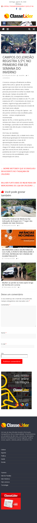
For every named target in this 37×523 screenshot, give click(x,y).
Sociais (3, 462)
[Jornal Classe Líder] (3, 29)
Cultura (3, 450)
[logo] (15, 424)
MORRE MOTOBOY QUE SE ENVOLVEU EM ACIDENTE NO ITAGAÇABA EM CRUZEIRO (18, 171)
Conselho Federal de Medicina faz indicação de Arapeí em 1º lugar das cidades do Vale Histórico (17, 221)
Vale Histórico (5, 479)
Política (3, 456)
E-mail (3, 344)
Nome (3, 333)
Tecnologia (4, 485)
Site (2, 353)
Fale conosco (5, 482)
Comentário (5, 305)
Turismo (3, 473)
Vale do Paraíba (6, 476)
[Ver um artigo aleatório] (34, 29)
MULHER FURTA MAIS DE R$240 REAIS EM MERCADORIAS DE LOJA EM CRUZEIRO (18, 184)
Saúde (3, 459)
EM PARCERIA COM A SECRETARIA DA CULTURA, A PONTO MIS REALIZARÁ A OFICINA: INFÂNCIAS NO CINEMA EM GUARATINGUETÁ (18, 253)
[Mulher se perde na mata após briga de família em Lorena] (18, 264)
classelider (22, 75)
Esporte (3, 453)
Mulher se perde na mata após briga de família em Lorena (17, 284)
